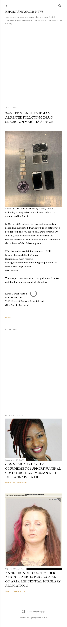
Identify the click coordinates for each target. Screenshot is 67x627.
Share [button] (8, 317)
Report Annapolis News (24, 11)
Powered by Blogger (36, 611)
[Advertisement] (33, 64)
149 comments (20, 482)
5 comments (19, 591)
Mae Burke (42, 617)
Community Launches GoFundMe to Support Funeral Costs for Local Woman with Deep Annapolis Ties (33, 470)
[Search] (60, 5)
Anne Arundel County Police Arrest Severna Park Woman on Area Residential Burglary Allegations (32, 579)
